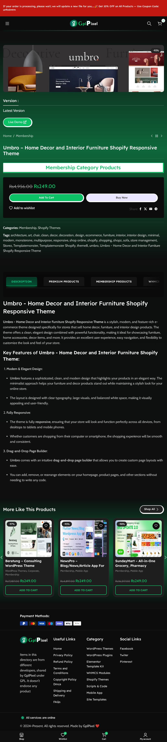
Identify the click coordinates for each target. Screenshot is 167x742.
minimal (153, 235)
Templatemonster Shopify (58, 246)
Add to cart (46, 197)
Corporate (33, 570)
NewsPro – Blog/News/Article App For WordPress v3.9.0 (82, 565)
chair (36, 235)
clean (44, 235)
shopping (105, 240)
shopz (117, 240)
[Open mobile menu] (7, 23)
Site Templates (97, 699)
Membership (24, 136)
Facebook (126, 648)
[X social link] (145, 209)
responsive (60, 240)
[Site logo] (83, 23)
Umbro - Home (14, 322)
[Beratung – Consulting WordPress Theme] (28, 538)
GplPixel (30, 675)
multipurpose (43, 240)
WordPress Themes (16, 570)
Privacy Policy (63, 655)
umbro (94, 246)
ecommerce (94, 235)
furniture (109, 235)
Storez (7, 246)
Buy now (122, 197)
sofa (126, 240)
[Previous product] (151, 136)
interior (121, 235)
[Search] (149, 23)
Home (7, 136)
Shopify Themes (49, 228)
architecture (19, 235)
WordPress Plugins (100, 655)
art (30, 235)
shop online (78, 240)
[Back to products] (156, 136)
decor (54, 235)
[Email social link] (150, 209)
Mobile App (81, 570)
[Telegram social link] (156, 209)
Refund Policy (63, 662)
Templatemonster (25, 246)
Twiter (124, 655)
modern (8, 240)
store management (144, 240)
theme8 (82, 246)
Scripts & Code (97, 686)
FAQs (56, 702)
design (79, 235)
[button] (28, 590)
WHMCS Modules (98, 673)
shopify (92, 240)
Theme (98, 322)
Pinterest (126, 662)
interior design (136, 235)
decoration (66, 235)
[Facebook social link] (140, 209)
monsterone (23, 240)
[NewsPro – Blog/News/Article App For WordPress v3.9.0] (83, 538)
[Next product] (161, 136)
